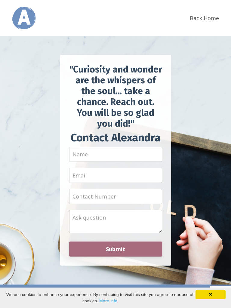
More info (108, 300)
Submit (115, 249)
